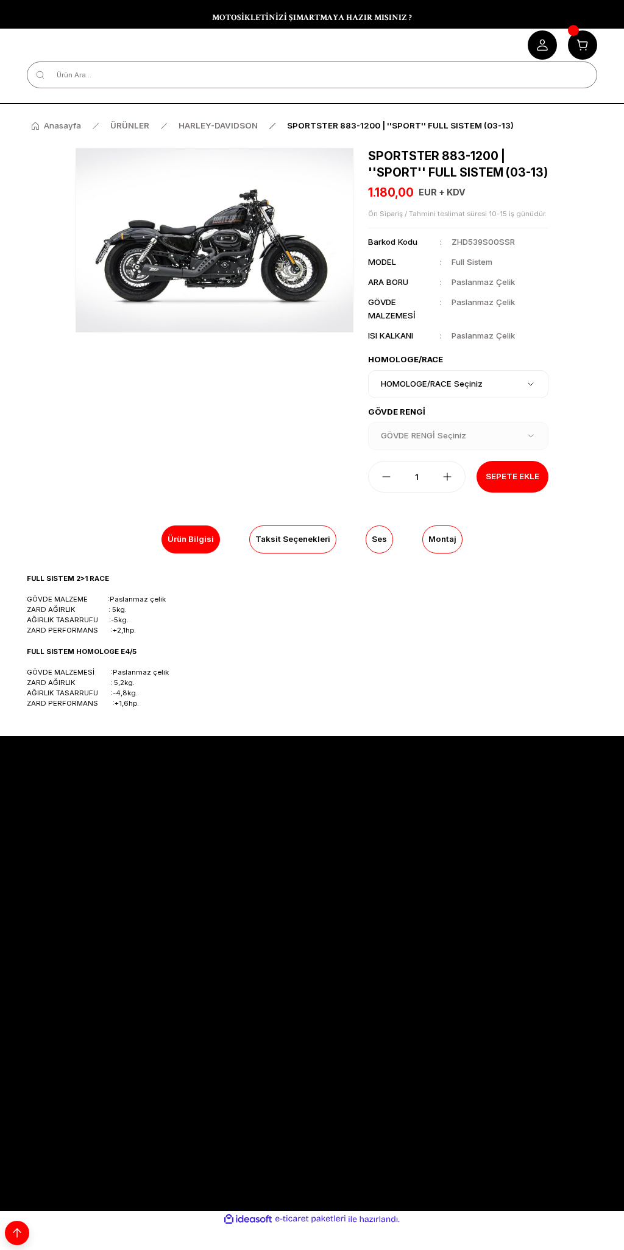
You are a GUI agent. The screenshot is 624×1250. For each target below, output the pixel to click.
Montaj (442, 539)
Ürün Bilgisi (191, 539)
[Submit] (581, 974)
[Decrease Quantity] (386, 477)
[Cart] (582, 45)
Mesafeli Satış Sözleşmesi (77, 848)
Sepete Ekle (512, 476)
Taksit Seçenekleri (292, 539)
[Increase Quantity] (447, 477)
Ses (379, 539)
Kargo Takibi (246, 848)
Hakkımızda (439, 848)
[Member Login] (542, 45)
